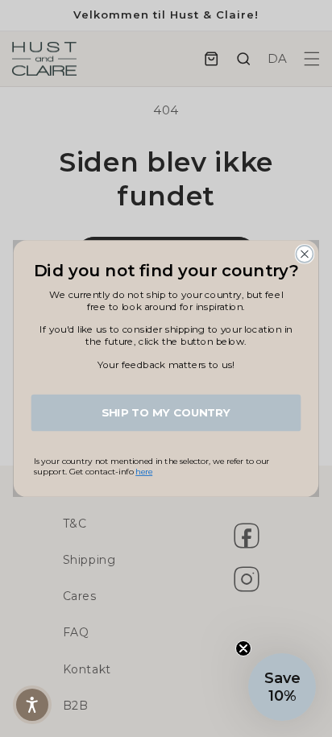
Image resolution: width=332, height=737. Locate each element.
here (143, 471)
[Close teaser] (243, 648)
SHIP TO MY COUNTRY (166, 412)
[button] (32, 704)
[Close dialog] (304, 254)
